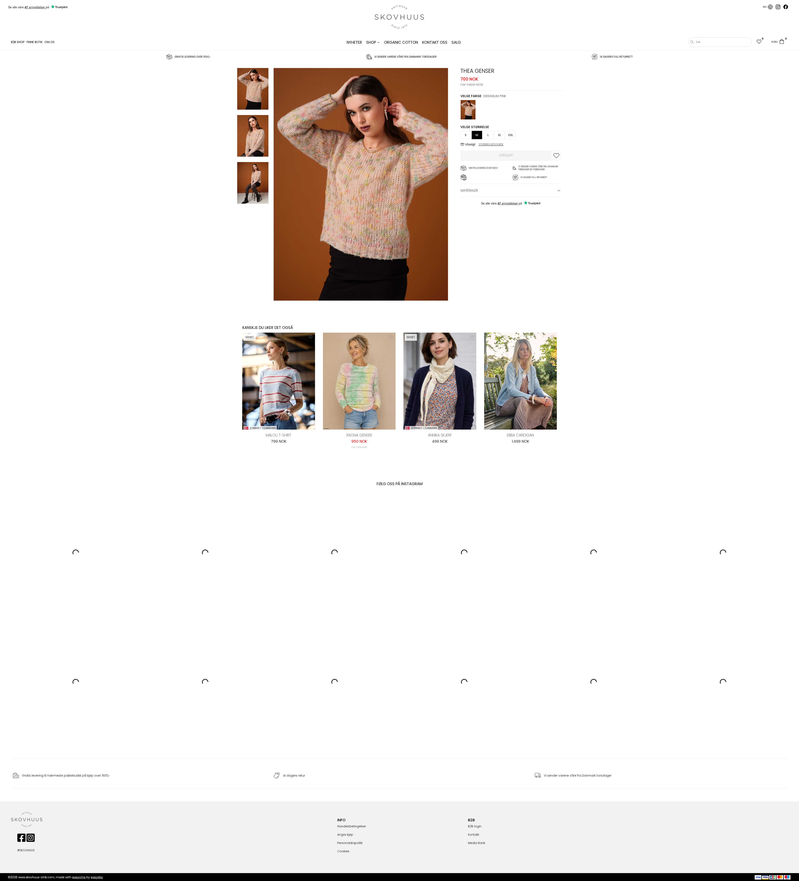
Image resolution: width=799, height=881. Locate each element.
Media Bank (476, 843)
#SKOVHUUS (21, 850)
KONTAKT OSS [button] (434, 42)
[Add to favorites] (556, 155)
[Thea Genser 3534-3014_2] (252, 183)
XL (499, 135)
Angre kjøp (345, 835)
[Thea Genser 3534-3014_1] (252, 136)
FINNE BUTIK (34, 42)
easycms (79, 877)
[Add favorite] (311, 337)
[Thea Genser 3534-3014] (252, 89)
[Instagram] (778, 8)
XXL (510, 135)
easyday (97, 877)
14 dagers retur (294, 775)
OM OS (50, 42)
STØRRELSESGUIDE (491, 144)
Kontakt (473, 835)
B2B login (474, 826)
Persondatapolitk (350, 843)
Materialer (469, 190)
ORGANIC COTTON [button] (401, 42)
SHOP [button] (371, 42)
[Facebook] (785, 8)
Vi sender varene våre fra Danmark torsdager (578, 775)
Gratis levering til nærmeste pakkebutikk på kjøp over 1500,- (66, 775)
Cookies (343, 851)
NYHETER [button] (354, 42)
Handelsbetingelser (351, 826)
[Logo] (399, 17)
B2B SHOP (18, 42)
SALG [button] (456, 42)
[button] (759, 42)
